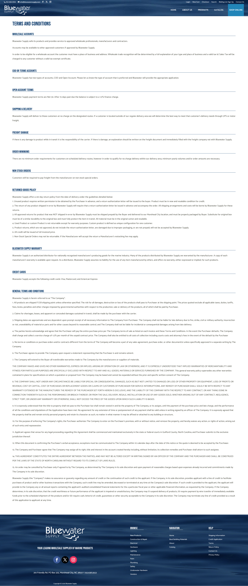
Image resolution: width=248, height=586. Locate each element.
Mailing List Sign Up (226, 2)
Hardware (134, 547)
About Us (187, 10)
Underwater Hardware (138, 571)
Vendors (133, 574)
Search (214, 2)
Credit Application (215, 540)
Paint (132, 559)
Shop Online (236, 10)
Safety (132, 567)
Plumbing (134, 563)
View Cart (196, 2)
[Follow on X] (65, 559)
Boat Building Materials (178, 540)
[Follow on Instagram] (73, 559)
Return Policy (214, 547)
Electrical (133, 543)
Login (188, 2)
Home (173, 10)
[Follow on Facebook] (56, 559)
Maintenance (135, 555)
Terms (211, 543)
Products (203, 10)
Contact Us (240, 2)
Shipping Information (217, 536)
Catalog (218, 10)
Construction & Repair (138, 540)
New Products (135, 536)
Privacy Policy (214, 555)
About (171, 543)
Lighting (133, 551)
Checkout (205, 2)
